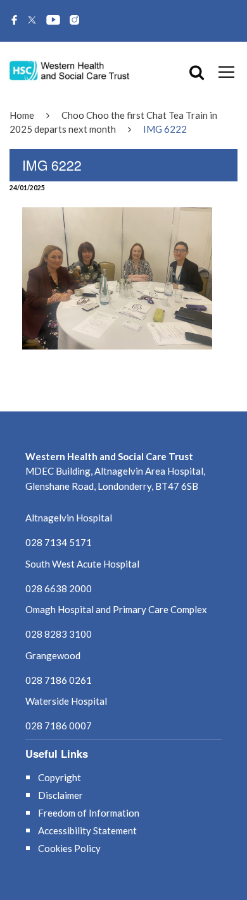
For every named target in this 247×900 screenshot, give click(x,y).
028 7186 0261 (58, 680)
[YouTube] (53, 21)
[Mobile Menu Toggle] (226, 71)
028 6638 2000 (58, 588)
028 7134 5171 (58, 542)
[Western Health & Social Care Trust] (69, 70)
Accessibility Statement (87, 830)
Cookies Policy (69, 848)
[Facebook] (14, 21)
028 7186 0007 (58, 725)
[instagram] (74, 21)
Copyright (59, 777)
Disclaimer (60, 795)
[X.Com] (32, 21)
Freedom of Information (88, 812)
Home (22, 115)
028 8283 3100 (58, 634)
